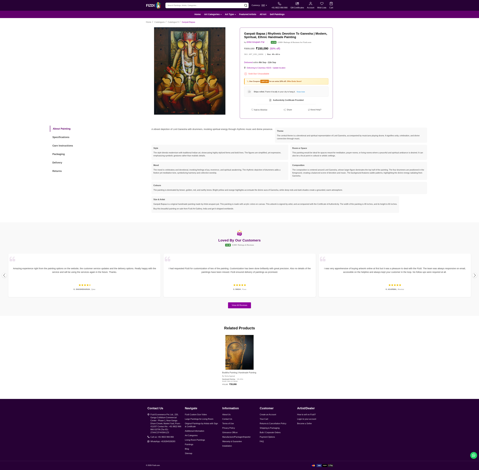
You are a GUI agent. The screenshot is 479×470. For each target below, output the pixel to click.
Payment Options (267, 437)
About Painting (61, 128)
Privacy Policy (228, 428)
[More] (221, 14)
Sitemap (188, 453)
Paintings (189, 444)
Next (474, 275)
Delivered (248, 62)
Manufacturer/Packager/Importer (236, 437)
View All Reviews (239, 305)
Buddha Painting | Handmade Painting (239, 373)
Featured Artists (247, 14)
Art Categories (212, 14)
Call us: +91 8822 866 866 (162, 437)
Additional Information (194, 431)
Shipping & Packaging (270, 428)
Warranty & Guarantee (232, 441)
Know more (301, 92)
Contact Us (227, 419)
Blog (187, 449)
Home (197, 14)
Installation (227, 446)
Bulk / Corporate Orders (270, 432)
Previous (4, 275)
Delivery (57, 162)
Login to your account (306, 419)
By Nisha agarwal (228, 376)
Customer (267, 408)
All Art (263, 14)
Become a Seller (304, 423)
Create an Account (268, 414)
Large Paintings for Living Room (199, 419)
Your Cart (264, 419)
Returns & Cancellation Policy (273, 423)
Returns (57, 171)
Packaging (58, 154)
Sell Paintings (277, 14)
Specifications (60, 137)
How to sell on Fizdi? (306, 414)
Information (230, 408)
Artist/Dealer (306, 408)
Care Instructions (62, 145)
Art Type (229, 14)
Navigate (191, 408)
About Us (226, 414)
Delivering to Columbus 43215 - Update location (266, 68)
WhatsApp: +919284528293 (162, 441)
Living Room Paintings (195, 440)
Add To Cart (242, 392)
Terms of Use (228, 423)
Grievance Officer (230, 432)
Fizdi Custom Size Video (196, 414)
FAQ (262, 441)
